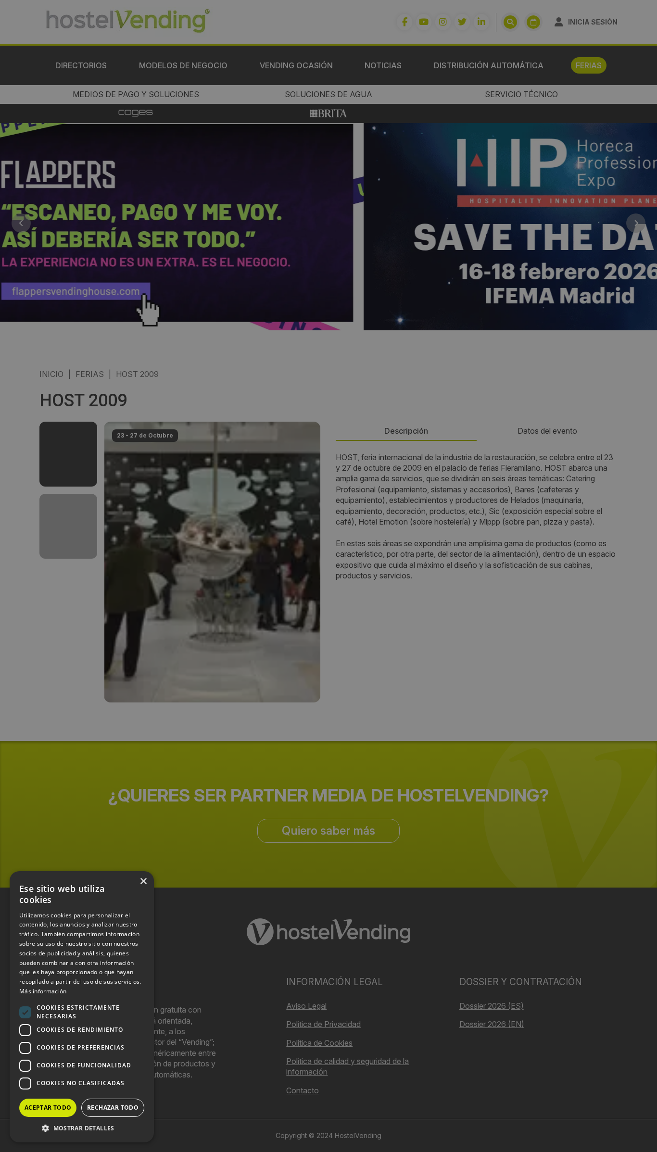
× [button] (143, 881)
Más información (43, 991)
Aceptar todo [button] (48, 1107)
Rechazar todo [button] (113, 1107)
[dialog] (328, 576)
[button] (81, 1128)
